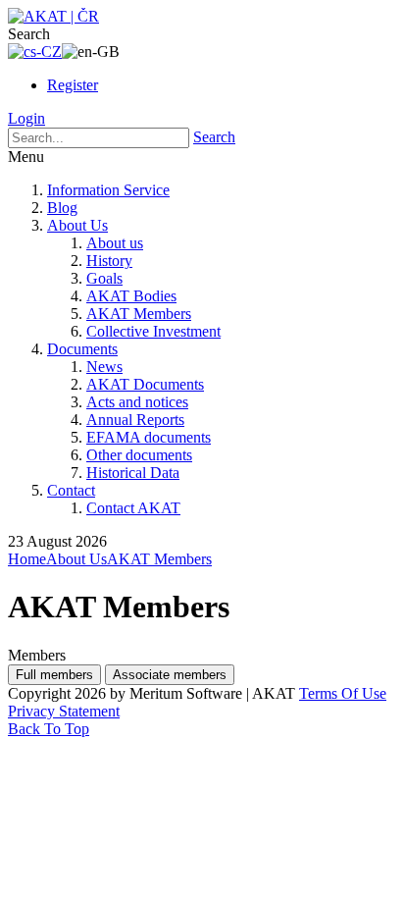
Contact (71, 490)
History (109, 260)
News (104, 366)
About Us (77, 225)
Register (72, 85)
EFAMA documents (148, 437)
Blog (62, 207)
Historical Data (132, 472)
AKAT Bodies (131, 296)
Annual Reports (135, 419)
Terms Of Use (342, 693)
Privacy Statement (64, 711)
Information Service (108, 190)
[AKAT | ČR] (53, 16)
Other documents (139, 455)
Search (214, 137)
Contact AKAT (133, 508)
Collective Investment (153, 331)
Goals (104, 278)
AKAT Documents (145, 384)
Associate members (170, 674)
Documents (82, 349)
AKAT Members (138, 313)
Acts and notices (137, 402)
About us (114, 243)
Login (26, 118)
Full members (54, 674)
